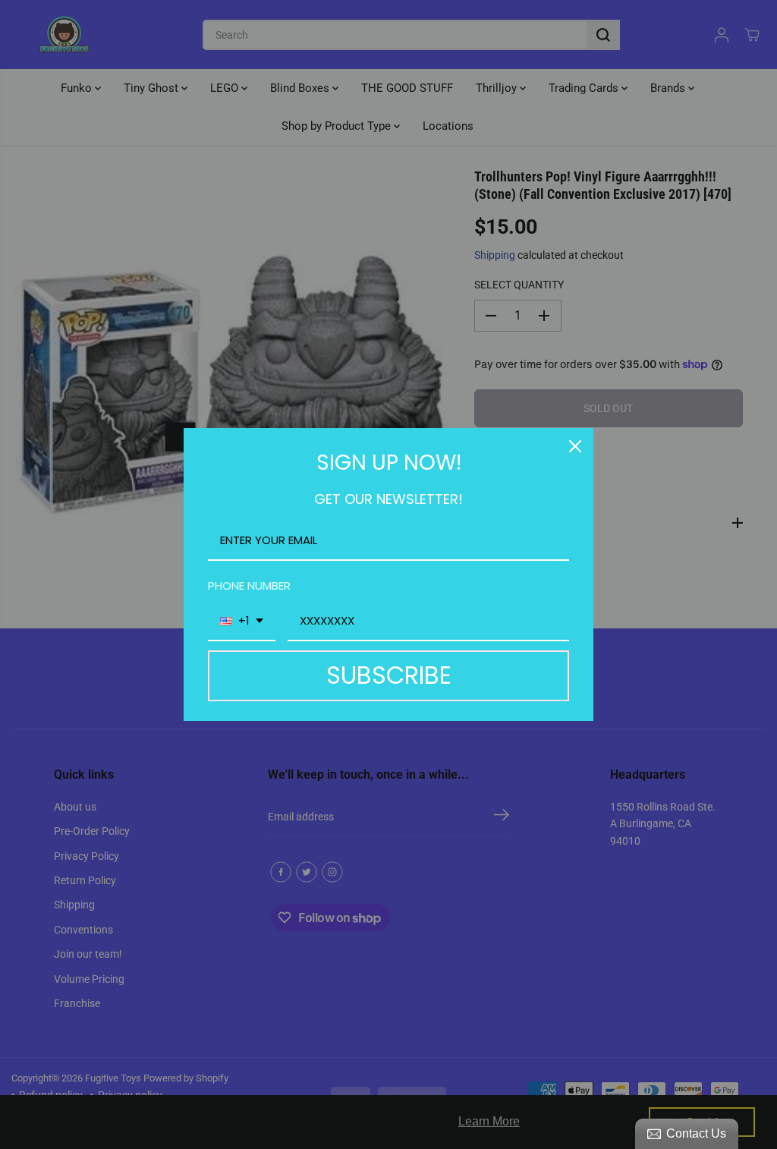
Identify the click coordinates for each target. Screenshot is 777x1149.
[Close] (575, 446)
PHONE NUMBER (249, 585)
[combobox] (241, 621)
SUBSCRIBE (388, 675)
